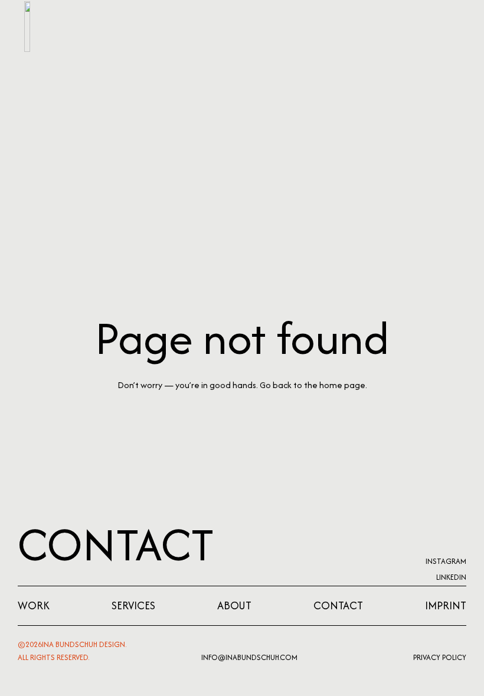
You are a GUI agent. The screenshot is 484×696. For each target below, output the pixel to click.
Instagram (446, 561)
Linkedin (451, 577)
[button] (447, 26)
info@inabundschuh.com (249, 657)
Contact (116, 544)
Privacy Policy (439, 657)
